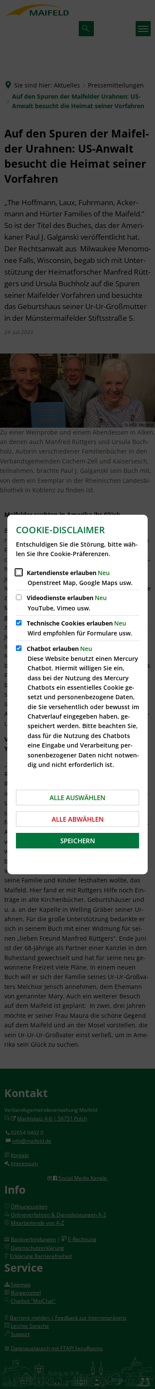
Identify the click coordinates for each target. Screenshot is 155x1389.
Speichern (77, 840)
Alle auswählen (77, 797)
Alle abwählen (78, 819)
